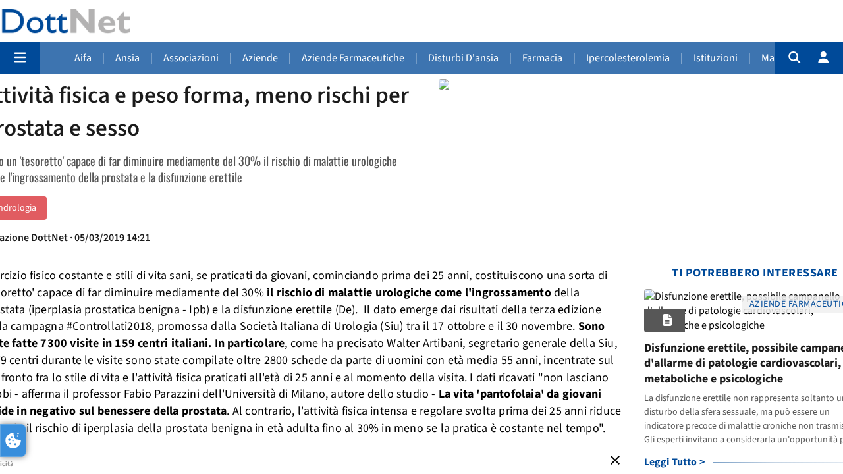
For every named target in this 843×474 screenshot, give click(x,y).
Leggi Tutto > (674, 462)
